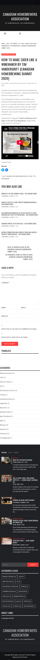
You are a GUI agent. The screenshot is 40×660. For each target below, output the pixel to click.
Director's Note (5, 382)
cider (30, 176)
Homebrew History (6, 399)
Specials (3, 429)
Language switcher (7, 618)
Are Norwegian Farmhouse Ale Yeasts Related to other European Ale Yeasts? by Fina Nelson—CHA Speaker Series (19, 214)
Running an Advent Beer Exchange (23, 500)
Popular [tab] (4, 452)
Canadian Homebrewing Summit (17, 176)
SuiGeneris (17, 502)
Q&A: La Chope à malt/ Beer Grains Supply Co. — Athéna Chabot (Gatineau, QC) (25, 480)
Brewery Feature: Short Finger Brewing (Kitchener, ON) (25, 522)
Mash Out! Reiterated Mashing (22, 460)
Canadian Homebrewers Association (20, 16)
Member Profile (5, 412)
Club (1, 377)
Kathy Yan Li (6, 196)
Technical (3, 434)
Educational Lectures (8, 54)
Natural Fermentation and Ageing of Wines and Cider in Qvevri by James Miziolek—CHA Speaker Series (19, 233)
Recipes (2, 425)
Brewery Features (6, 373)
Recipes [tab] (16, 452)
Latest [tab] (10, 452)
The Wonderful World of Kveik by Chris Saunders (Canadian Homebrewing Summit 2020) (19, 257)
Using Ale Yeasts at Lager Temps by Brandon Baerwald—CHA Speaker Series (19, 203)
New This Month (5, 416)
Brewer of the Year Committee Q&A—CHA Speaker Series (19, 194)
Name (4, 307)
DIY (1, 386)
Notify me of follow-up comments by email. (19, 329)
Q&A (1, 421)
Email (23, 307)
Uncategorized (5, 438)
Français (2, 395)
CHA (15, 484)
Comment (5, 283)
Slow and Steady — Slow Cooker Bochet (23, 542)
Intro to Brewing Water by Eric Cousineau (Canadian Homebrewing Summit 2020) (19, 249)
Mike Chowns (17, 462)
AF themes (24, 657)
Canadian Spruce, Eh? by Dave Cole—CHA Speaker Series (18, 224)
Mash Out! (3, 408)
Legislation (3, 403)
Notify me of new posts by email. (14, 337)
